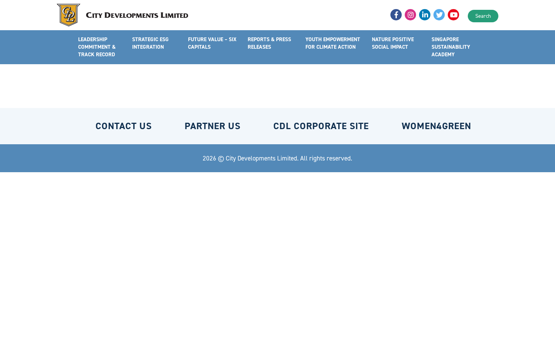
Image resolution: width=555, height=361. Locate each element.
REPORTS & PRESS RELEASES (269, 43)
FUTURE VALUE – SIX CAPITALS (212, 43)
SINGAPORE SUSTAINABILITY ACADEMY (451, 47)
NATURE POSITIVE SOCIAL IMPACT (393, 43)
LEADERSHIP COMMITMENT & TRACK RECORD (97, 47)
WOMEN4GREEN (436, 126)
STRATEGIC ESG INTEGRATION (150, 43)
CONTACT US (124, 126)
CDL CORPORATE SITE (321, 126)
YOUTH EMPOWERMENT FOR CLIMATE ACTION (332, 43)
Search (483, 16)
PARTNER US (212, 126)
